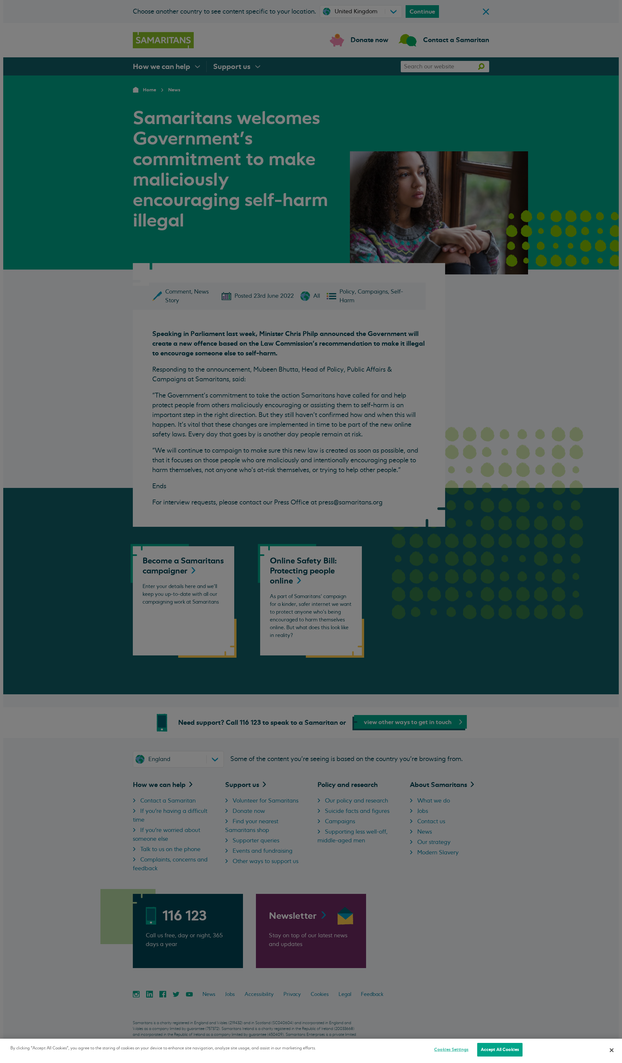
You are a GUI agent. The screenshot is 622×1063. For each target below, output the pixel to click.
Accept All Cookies (500, 1049)
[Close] (612, 1050)
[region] (311, 1051)
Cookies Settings (451, 1049)
